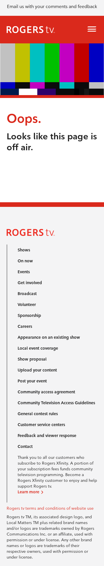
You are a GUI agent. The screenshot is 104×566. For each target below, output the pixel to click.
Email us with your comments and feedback (52, 6)
